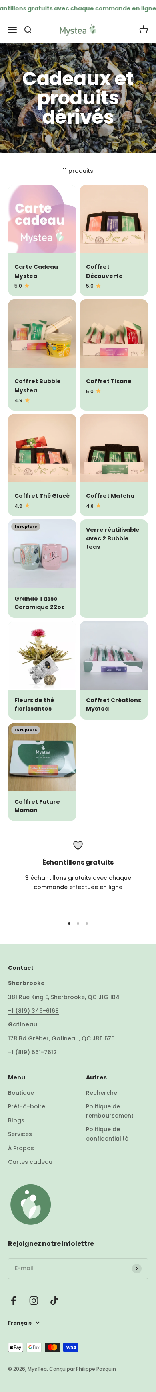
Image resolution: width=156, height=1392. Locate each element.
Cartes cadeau (30, 1162)
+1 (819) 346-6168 (33, 1011)
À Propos (21, 1148)
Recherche (101, 1093)
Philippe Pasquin (95, 1368)
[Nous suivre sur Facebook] (13, 1300)
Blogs (16, 1120)
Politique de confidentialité (107, 1133)
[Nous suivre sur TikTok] (54, 1300)
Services (20, 1134)
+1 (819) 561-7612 (32, 1052)
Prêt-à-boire (26, 1106)
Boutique (21, 1093)
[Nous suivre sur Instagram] (33, 1300)
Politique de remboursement (110, 1110)
